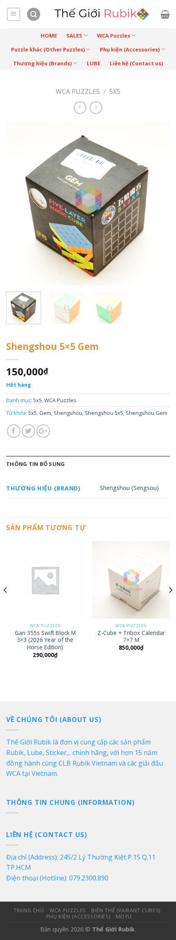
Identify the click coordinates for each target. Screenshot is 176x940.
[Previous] (19, 203)
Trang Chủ (29, 910)
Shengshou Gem (146, 413)
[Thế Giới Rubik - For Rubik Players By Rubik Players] (100, 14)
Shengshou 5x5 (104, 413)
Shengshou (68, 413)
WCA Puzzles (113, 35)
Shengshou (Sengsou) (129, 488)
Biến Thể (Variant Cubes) (125, 910)
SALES (74, 35)
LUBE (93, 63)
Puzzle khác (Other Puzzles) (48, 49)
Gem (45, 413)
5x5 (114, 91)
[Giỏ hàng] (165, 14)
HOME (49, 35)
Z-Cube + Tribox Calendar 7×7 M (131, 636)
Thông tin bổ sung (35, 464)
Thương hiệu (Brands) (42, 63)
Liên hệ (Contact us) (136, 63)
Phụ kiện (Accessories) (130, 49)
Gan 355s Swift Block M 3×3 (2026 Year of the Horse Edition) (45, 640)
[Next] (156, 203)
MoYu (124, 916)
